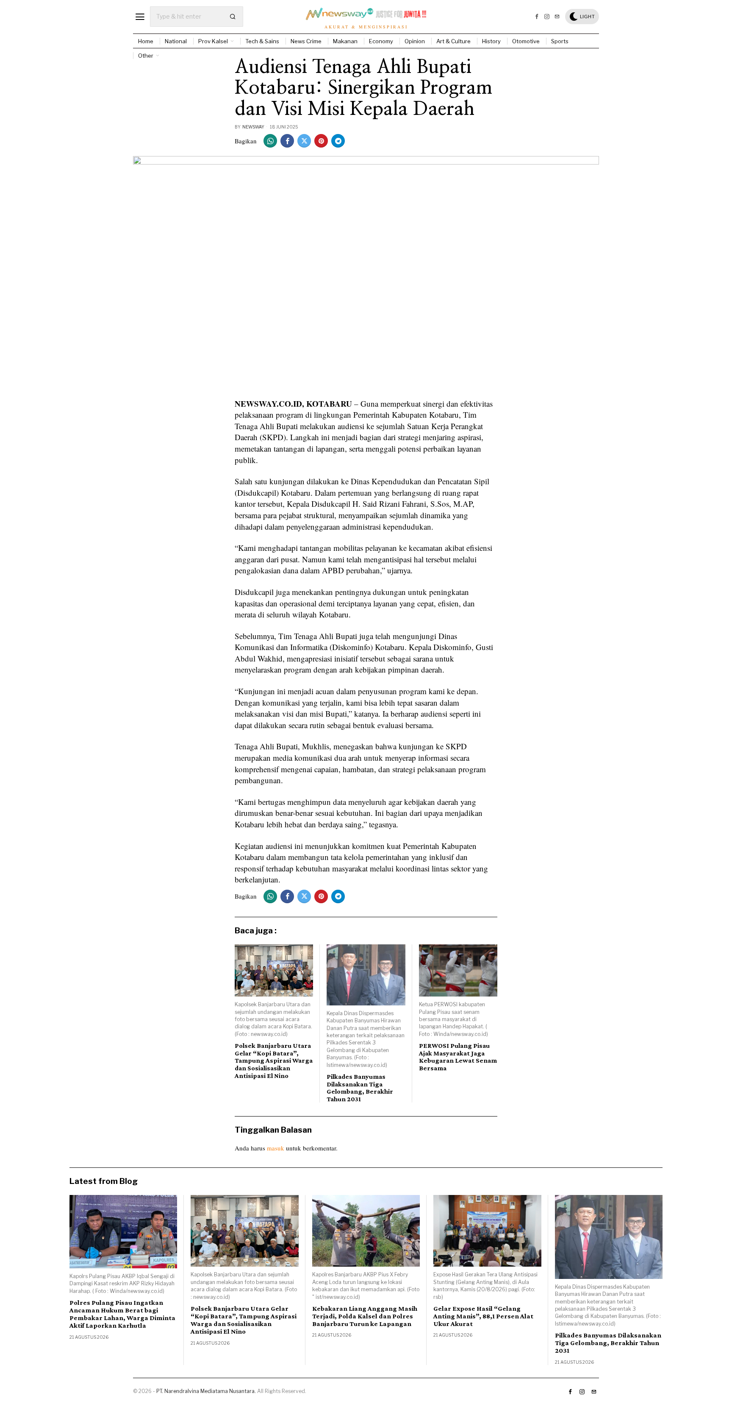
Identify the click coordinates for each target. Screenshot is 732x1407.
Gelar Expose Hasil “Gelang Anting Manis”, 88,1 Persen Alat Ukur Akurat (483, 1316)
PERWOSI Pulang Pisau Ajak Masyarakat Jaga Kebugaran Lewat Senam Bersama (458, 1057)
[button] (233, 16)
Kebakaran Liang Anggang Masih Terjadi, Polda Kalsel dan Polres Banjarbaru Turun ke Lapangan (364, 1316)
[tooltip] (536, 16)
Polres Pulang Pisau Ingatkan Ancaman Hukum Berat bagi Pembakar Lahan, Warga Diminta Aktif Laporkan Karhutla (122, 1314)
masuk (275, 1148)
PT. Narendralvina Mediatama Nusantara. (206, 1391)
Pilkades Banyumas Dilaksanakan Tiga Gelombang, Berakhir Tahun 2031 (360, 1088)
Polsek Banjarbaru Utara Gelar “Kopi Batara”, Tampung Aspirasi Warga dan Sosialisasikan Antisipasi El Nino (274, 1060)
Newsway (253, 126)
